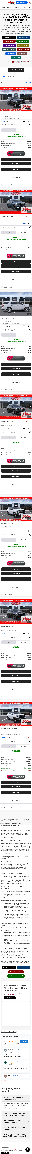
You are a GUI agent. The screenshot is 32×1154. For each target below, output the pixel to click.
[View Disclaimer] (15, 124)
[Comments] (27, 125)
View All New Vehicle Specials (16, 69)
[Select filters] (27, 82)
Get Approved (22, 53)
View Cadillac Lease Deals (16, 971)
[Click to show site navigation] (29, 7)
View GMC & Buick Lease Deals (16, 975)
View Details (16, 163)
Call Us (16, 159)
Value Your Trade (16, 57)
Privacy (18, 1149)
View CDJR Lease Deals (8, 967)
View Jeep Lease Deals (23, 967)
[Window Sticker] (30, 125)
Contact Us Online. (10, 997)
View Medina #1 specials (22, 2)
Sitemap (14, 1149)
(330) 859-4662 (13, 61)
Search (26, 76)
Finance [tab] (23, 130)
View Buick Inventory (9, 45)
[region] (16, 145)
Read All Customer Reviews (7, 1080)
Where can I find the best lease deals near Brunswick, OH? (15, 1114)
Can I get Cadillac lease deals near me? (14, 1128)
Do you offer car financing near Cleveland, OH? (13, 1121)
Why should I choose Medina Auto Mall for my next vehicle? (14, 1135)
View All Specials (11, 53)
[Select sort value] (29, 83)
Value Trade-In (16, 169)
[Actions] (29, 114)
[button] (30, 99)
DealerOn (10, 1149)
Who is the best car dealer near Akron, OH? (13, 1098)
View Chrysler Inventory (9, 37)
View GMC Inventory (23, 45)
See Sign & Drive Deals (23, 49)
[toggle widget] (27, 1149)
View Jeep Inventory (9, 41)
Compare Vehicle (8, 184)
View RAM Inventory (22, 41)
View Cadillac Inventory (8, 49)
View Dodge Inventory (23, 37)
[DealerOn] (5, 1147)
